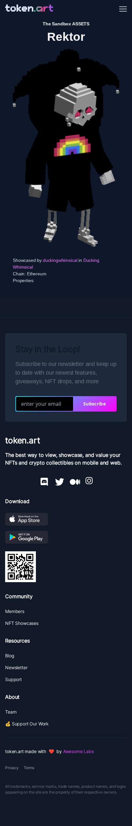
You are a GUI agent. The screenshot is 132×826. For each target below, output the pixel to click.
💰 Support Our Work (27, 723)
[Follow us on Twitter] (59, 480)
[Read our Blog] (75, 480)
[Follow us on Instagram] (89, 480)
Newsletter (16, 667)
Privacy (12, 767)
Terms (29, 767)
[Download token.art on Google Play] (66, 537)
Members (14, 611)
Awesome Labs (78, 751)
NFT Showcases (21, 623)
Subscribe (94, 404)
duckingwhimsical (60, 260)
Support (13, 679)
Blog (9, 655)
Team (10, 712)
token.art (22, 440)
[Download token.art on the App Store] (66, 519)
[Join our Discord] (44, 480)
